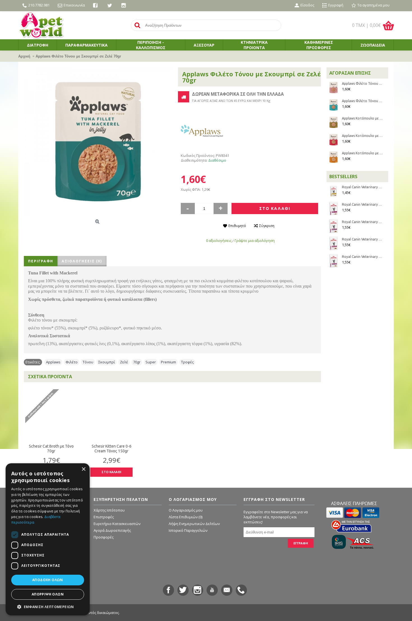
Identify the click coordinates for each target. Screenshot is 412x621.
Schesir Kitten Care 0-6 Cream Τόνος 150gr (111, 448)
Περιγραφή (40, 261)
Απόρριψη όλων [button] (48, 594)
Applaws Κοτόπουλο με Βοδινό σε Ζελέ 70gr (362, 136)
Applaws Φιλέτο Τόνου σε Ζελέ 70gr (362, 101)
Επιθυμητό (237, 225)
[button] (47, 606)
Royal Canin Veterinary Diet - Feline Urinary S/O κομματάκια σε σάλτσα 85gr (362, 187)
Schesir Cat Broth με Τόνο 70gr (51, 448)
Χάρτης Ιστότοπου (109, 510)
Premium (168, 362)
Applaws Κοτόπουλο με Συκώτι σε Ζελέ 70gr (362, 153)
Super (150, 362)
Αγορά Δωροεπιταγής (112, 530)
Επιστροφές (104, 516)
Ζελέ (124, 362)
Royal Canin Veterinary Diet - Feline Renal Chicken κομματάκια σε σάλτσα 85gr (362, 256)
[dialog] (48, 539)
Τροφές (187, 362)
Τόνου (88, 362)
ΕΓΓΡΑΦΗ (300, 543)
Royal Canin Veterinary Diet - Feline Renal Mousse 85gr (362, 204)
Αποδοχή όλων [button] (47, 580)
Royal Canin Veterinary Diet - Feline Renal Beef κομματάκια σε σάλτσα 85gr (362, 239)
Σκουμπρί (106, 362)
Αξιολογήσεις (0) (82, 261)
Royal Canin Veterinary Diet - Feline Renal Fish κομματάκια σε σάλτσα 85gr (362, 222)
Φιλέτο (72, 362)
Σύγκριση (266, 225)
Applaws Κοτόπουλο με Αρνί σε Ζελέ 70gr (362, 118)
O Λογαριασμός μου (186, 510)
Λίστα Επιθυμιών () (185, 516)
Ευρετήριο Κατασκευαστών (117, 523)
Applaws (53, 362)
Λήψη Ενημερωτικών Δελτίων (194, 523)
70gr (136, 362)
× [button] (83, 469)
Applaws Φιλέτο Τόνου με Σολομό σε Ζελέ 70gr (362, 83)
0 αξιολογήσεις (219, 240)
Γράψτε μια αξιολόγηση (255, 240)
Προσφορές (104, 537)
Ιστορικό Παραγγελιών (188, 530)
